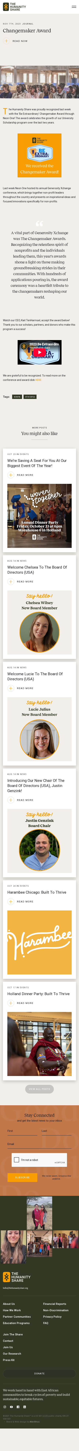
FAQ (45, 1323)
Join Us (8, 1347)
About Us (9, 1304)
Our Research (12, 1353)
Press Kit (9, 1360)
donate (39, 1373)
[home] (14, 7)
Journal (28, 24)
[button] (74, 7)
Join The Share (13, 1334)
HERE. (38, 379)
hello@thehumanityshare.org (15, 1288)
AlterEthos (35, 1422)
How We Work (12, 1310)
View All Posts (39, 1089)
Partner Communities (17, 1316)
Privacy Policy (52, 1316)
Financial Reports (54, 1304)
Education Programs (16, 1323)
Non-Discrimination (56, 1310)
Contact (8, 1341)
